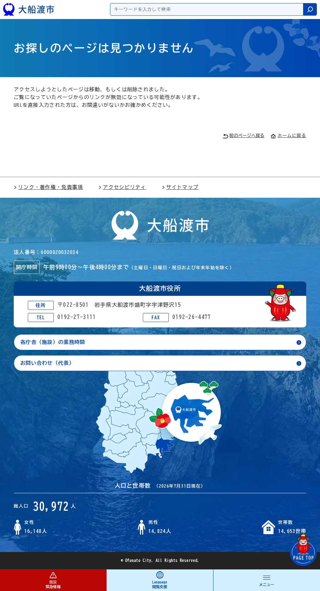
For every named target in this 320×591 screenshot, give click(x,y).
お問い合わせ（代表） (47, 362)
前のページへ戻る (246, 135)
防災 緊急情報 (53, 584)
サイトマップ (182, 187)
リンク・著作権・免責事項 (50, 187)
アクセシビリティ (124, 187)
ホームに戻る (292, 135)
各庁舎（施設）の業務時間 (52, 342)
